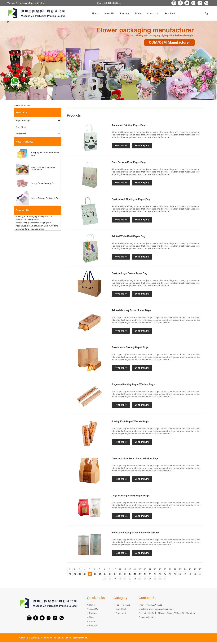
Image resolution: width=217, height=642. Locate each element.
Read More (121, 145)
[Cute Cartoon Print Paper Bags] (89, 174)
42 (140, 574)
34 (100, 574)
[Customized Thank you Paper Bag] (89, 211)
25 (190, 569)
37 (115, 574)
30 (80, 574)
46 (160, 574)
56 (110, 579)
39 (125, 574)
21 (170, 569)
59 (125, 579)
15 (140, 569)
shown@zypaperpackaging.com (159, 609)
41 (135, 574)
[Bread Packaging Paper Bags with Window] (89, 544)
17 (150, 569)
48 (170, 574)
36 (110, 574)
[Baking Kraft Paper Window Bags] (89, 433)
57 (115, 579)
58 (120, 579)
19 (160, 569)
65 (155, 579)
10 (115, 569)
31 (85, 574)
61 (135, 579)
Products (124, 13)
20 (165, 569)
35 (105, 574)
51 (185, 574)
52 (190, 574)
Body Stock (21, 127)
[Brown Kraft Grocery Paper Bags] (89, 359)
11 (120, 569)
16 (145, 569)
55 (105, 579)
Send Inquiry (142, 145)
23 (180, 569)
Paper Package (23, 120)
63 (145, 579)
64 (150, 579)
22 (175, 569)
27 (200, 569)
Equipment (21, 134)
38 (120, 574)
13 (130, 569)
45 (155, 574)
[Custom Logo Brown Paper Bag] (89, 285)
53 (195, 574)
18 (155, 569)
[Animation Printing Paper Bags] (89, 137)
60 (130, 579)
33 (95, 574)
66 (160, 579)
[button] (97, 97)
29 (75, 574)
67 (165, 579)
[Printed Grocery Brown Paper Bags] (89, 322)
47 (165, 574)
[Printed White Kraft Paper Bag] (89, 248)
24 (185, 569)
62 (140, 579)
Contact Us (153, 13)
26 (195, 569)
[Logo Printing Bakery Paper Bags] (89, 507)
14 (135, 569)
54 (200, 574)
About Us (109, 13)
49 (175, 574)
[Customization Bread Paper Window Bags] (89, 470)
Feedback (170, 13)
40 (130, 574)
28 (69, 574)
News (138, 13)
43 (145, 574)
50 (180, 574)
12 (125, 569)
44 (150, 574)
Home (95, 13)
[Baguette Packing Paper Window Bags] (89, 396)
